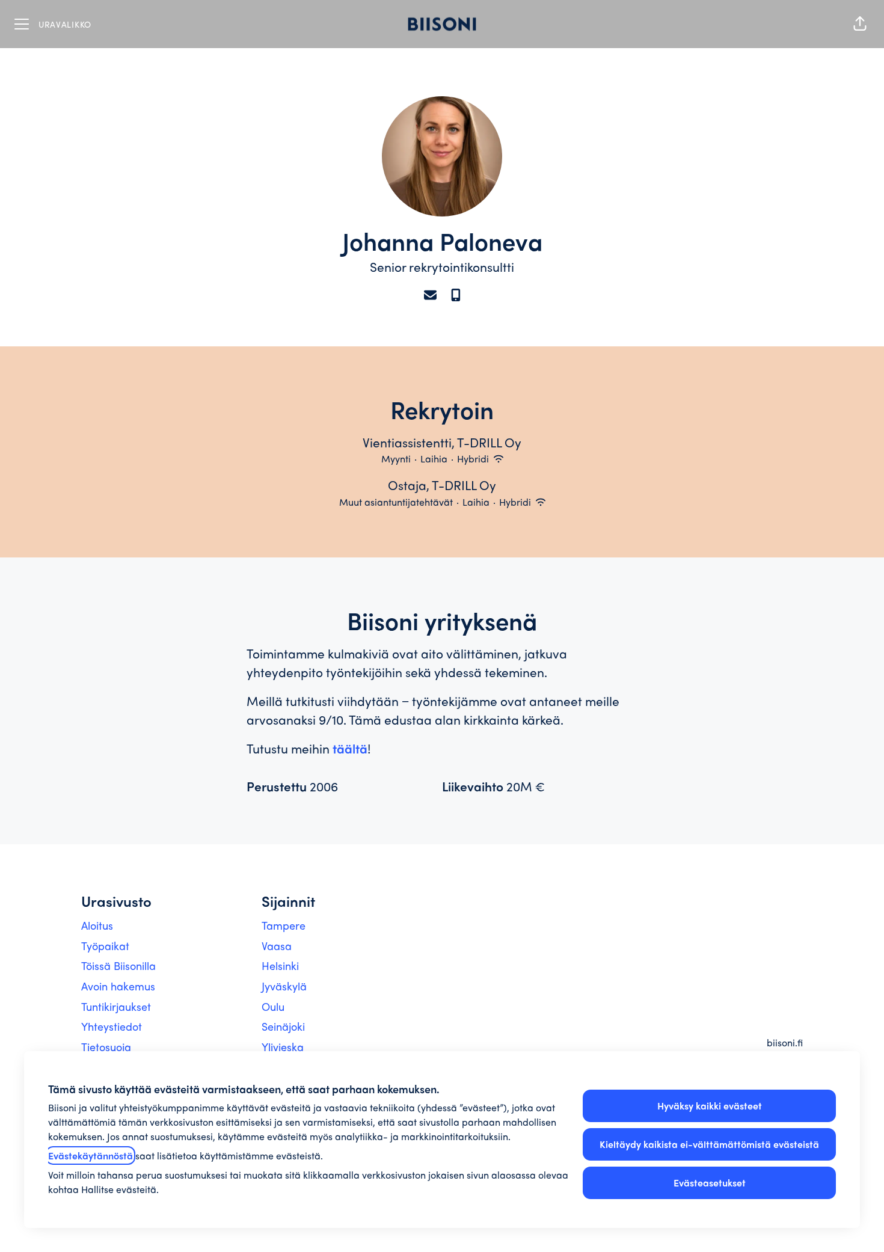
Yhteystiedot (111, 1026)
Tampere (283, 925)
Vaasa (277, 945)
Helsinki (280, 965)
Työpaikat (105, 945)
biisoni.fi (785, 1042)
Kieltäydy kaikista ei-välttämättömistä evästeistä (709, 1144)
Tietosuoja (106, 1046)
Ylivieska (283, 1046)
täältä (350, 748)
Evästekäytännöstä (90, 1155)
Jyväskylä (284, 985)
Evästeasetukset (710, 1182)
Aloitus (97, 925)
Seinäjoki (283, 1026)
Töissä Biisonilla (118, 965)
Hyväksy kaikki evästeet (709, 1105)
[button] (860, 24)
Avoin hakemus (118, 985)
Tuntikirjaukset (116, 1006)
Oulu (273, 1006)
